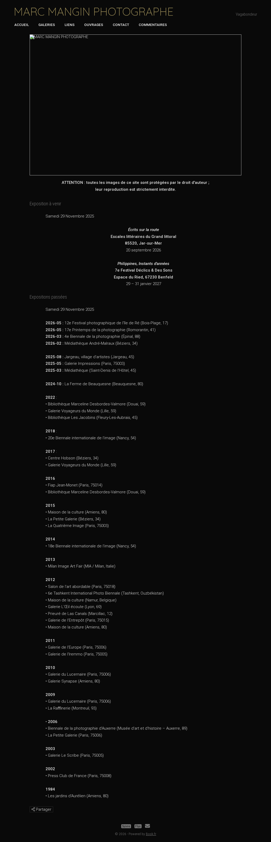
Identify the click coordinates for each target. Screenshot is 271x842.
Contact (121, 25)
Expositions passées (48, 297)
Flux (138, 826)
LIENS (70, 25)
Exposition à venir (45, 203)
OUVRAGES (93, 25)
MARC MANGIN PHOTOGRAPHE (94, 12)
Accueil (21, 25)
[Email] (147, 826)
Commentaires (153, 25)
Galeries (46, 25)
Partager (43, 809)
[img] (33, 809)
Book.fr (151, 834)
